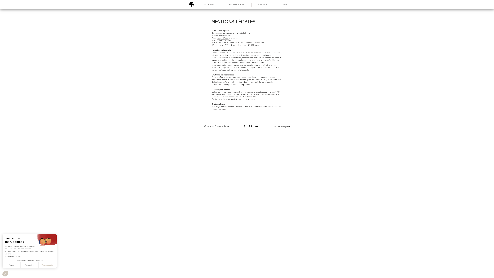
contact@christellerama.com (223, 35)
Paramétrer (29, 265)
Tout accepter (48, 265)
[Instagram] (250, 126)
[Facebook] (244, 126)
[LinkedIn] (256, 126)
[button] (210, 5)
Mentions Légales (282, 126)
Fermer (11, 265)
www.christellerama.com (261, 106)
